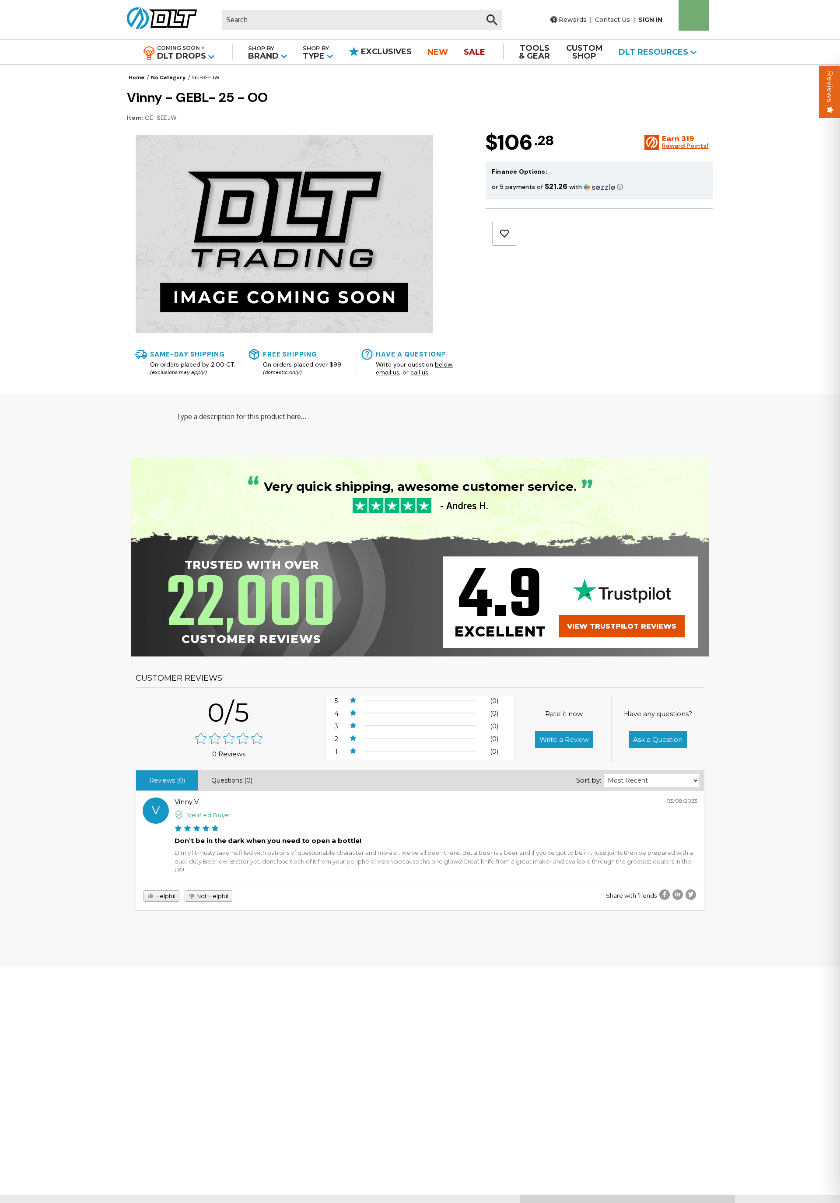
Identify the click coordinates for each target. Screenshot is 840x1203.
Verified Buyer (209, 814)
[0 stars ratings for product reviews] (229, 739)
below (443, 364)
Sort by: (588, 780)
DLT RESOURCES (654, 52)
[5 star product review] (197, 829)
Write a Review (564, 739)
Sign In (650, 20)
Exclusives (385, 51)
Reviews (830, 86)
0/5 (228, 712)
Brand (264, 53)
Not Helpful (211, 895)
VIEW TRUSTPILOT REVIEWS (621, 626)
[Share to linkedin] (677, 894)
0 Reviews (228, 754)
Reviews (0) (167, 780)
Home (136, 77)
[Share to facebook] (664, 894)
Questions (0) (231, 780)
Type (316, 53)
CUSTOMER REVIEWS (179, 678)
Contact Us (612, 20)
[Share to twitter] (691, 894)
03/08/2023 (681, 800)
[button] (599, 186)
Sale (474, 52)
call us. (420, 372)
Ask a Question (657, 739)
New (437, 52)
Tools (534, 52)
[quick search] (492, 20)
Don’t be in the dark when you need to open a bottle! (268, 840)
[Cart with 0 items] (694, 15)
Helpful (164, 895)
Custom (584, 52)
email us (387, 372)
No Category (168, 77)
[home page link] (158, 19)
